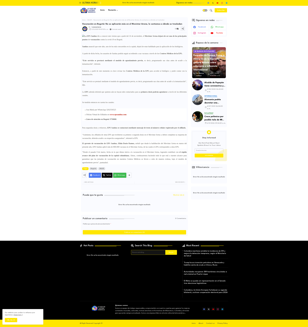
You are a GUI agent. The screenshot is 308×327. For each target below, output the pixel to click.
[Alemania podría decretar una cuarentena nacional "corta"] (197, 99)
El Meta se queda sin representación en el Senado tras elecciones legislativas (205, 282)
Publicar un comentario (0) (134, 232)
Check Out (17, 315)
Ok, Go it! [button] (11, 320)
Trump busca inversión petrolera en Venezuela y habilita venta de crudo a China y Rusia (204, 264)
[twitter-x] (213, 3)
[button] (205, 10)
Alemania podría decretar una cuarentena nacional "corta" (214, 101)
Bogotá (93, 168)
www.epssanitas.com (118, 114)
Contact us (210, 323)
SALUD (89, 20)
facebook (202, 27)
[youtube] (217, 3)
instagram (202, 33)
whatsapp (219, 27)
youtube (219, 33)
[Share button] (129, 175)
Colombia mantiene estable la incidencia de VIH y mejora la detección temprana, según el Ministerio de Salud (205, 253)
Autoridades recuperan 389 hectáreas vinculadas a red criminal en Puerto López (205, 273)
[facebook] (208, 3)
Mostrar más (178, 195)
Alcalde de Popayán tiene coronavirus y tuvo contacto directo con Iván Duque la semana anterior (214, 84)
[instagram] (222, 3)
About (201, 323)
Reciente (112, 10)
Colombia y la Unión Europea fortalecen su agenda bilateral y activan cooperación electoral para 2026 (206, 291)
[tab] (102, 10)
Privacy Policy (223, 323)
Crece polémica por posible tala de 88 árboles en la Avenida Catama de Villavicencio (214, 118)
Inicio (102, 10)
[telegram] (226, 3)
